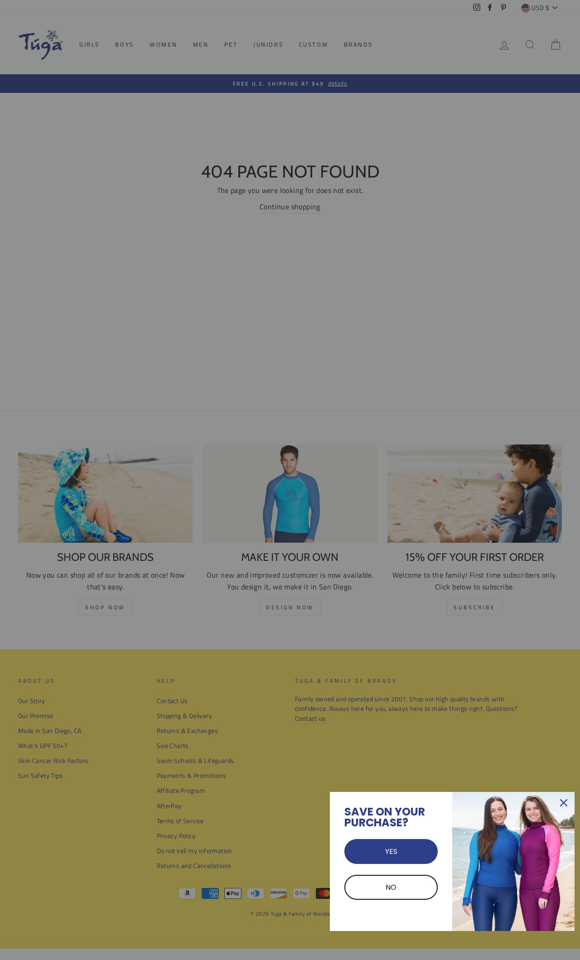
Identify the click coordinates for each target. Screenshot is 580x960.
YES (391, 851)
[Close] (564, 803)
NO (391, 887)
